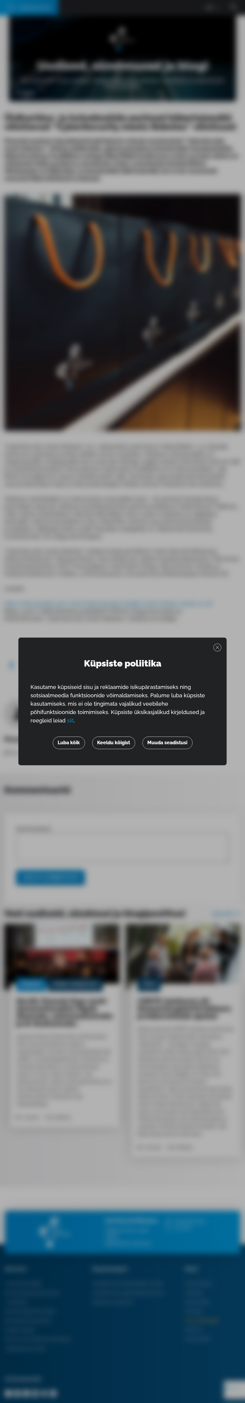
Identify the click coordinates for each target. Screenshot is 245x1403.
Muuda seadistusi (167, 743)
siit (70, 720)
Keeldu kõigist (113, 743)
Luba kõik (69, 743)
